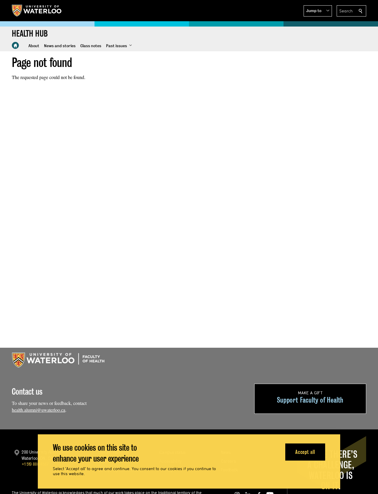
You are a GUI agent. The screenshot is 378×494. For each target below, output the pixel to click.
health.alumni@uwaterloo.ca (38, 410)
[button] (318, 11)
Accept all (305, 452)
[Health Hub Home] (15, 45)
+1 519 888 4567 (35, 464)
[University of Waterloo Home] (37, 11)
